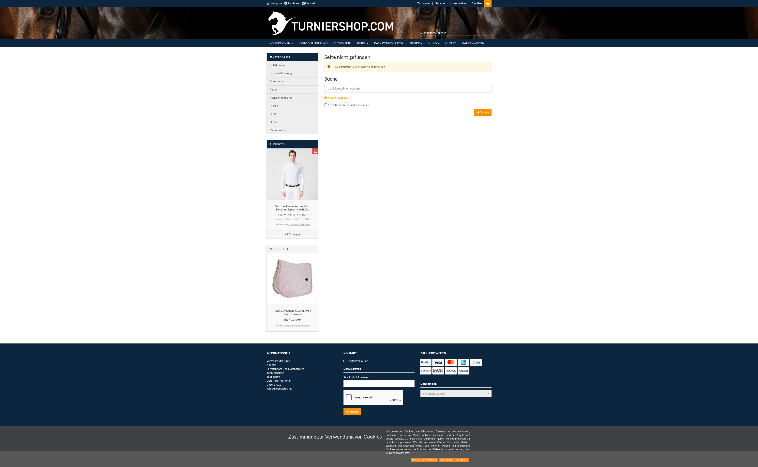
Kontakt (271, 364)
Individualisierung (313, 43)
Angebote (277, 144)
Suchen (484, 112)
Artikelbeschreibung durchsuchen (348, 105)
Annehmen (461, 459)
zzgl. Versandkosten (299, 224)
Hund (432, 43)
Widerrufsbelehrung (279, 388)
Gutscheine (342, 43)
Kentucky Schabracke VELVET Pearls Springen (292, 312)
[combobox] (456, 393)
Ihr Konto (441, 3)
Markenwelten (473, 43)
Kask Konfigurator (388, 43)
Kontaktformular (357, 360)
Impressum (273, 376)
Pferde (414, 43)
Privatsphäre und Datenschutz (285, 368)
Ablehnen (446, 459)
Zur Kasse (423, 3)
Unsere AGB (273, 384)
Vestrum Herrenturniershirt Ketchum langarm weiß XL (292, 208)
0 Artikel (477, 3)
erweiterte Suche (337, 97)
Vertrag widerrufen (278, 360)
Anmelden (459, 3)
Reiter (361, 43)
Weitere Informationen (424, 460)
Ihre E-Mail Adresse (356, 377)
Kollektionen (280, 43)
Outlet (450, 43)
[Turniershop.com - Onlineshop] (328, 22)
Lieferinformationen (278, 380)
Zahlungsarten (275, 372)
